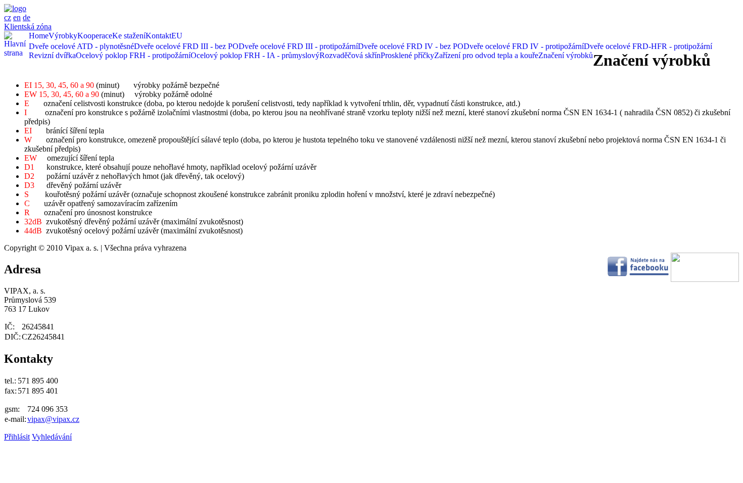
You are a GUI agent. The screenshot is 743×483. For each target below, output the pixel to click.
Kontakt (158, 35)
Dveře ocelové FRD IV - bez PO (410, 46)
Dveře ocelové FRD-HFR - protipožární (648, 46)
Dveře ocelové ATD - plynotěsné (81, 46)
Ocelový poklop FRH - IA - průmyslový (255, 55)
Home (39, 35)
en (17, 17)
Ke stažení (129, 35)
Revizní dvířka (52, 55)
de (26, 17)
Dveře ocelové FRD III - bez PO (186, 46)
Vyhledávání (52, 436)
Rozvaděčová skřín (350, 55)
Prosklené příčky (407, 55)
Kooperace (94, 35)
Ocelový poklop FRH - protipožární (133, 55)
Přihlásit (17, 436)
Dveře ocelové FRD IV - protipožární (523, 46)
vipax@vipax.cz (53, 419)
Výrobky (63, 35)
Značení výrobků (565, 55)
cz (7, 17)
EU (176, 35)
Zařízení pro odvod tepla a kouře (486, 55)
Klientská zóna (28, 26)
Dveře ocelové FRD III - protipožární (298, 46)
